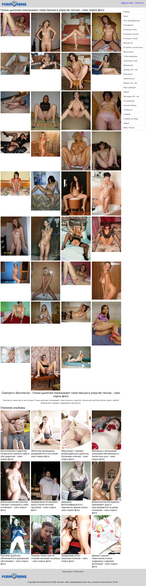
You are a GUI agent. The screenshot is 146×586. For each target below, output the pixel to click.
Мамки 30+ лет (130, 83)
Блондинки (128, 25)
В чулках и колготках (133, 47)
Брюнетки (128, 43)
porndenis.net (45, 582)
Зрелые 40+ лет (131, 69)
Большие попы (130, 29)
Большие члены (131, 38)
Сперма (127, 114)
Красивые (128, 74)
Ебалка (127, 12)
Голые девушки (130, 56)
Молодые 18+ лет (131, 96)
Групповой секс (131, 61)
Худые (126, 123)
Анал (126, 16)
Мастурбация (130, 87)
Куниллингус (129, 78)
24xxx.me (139, 3)
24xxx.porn (67, 571)
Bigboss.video (127, 3)
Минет (126, 92)
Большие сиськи (131, 34)
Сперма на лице (131, 119)
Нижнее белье (130, 105)
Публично (128, 110)
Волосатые (128, 52)
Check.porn (79, 571)
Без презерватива (132, 20)
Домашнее (128, 65)
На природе (129, 101)
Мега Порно (129, 127)
